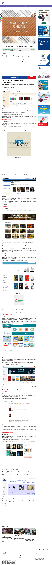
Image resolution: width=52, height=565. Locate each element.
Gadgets (23, 5)
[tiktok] (49, 549)
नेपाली (42, 5)
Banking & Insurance (9, 5)
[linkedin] (45, 549)
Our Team (20, 557)
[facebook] (41, 549)
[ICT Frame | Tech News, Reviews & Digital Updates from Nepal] (3, 3)
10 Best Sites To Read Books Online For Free (19, 46)
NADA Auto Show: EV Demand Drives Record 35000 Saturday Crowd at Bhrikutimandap (29, 539)
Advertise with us (37, 553)
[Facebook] (1, 13)
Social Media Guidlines (21, 555)
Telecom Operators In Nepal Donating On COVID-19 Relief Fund (28, 522)
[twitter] (40, 549)
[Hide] (0, 21)
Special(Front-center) (10, 534)
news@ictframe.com (44, 556)
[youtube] (47, 549)
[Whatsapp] (1, 18)
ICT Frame (19, 52)
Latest (5, 534)
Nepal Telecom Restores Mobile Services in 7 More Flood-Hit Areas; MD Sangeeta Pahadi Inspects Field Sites (19, 537)
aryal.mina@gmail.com (37, 557)
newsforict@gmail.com (39, 556)
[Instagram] (1, 20)
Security (28, 5)
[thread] (51, 549)
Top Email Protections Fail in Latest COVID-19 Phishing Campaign (10, 522)
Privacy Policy (20, 558)
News (4, 5)
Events (39, 5)
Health (31, 5)
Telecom (15, 5)
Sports (35, 5)
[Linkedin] (1, 17)
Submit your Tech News (37, 554)
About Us (20, 553)
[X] (1, 15)
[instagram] (43, 549)
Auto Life (19, 5)
